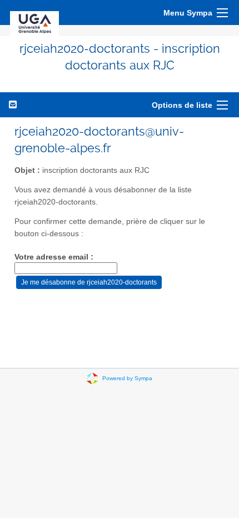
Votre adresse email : (53, 257)
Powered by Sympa (127, 378)
